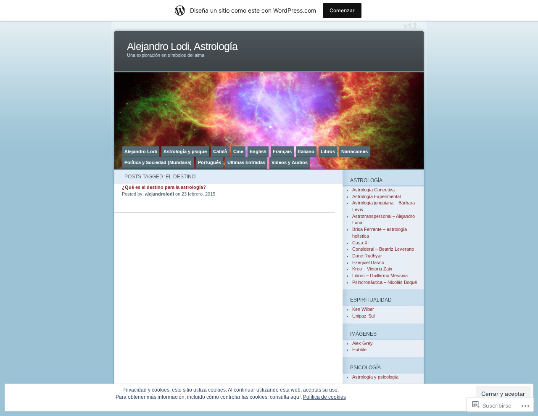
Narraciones (354, 151)
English (258, 151)
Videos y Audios (290, 162)
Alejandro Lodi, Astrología (182, 46)
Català (220, 151)
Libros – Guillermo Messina (380, 275)
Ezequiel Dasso (368, 262)
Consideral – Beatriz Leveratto (383, 249)
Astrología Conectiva (373, 189)
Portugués (209, 162)
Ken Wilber (363, 309)
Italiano (306, 151)
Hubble (359, 349)
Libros (328, 151)
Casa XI (360, 242)
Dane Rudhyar (367, 255)
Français (282, 151)
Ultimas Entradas (246, 162)
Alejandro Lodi (140, 151)
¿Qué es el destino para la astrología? (164, 187)
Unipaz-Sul (363, 315)
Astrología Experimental (376, 196)
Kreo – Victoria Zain (372, 268)
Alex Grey (362, 343)
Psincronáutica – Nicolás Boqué (384, 282)
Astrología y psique (185, 151)
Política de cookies (324, 397)
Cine (238, 151)
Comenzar (342, 10)
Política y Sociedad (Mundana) (158, 162)
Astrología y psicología (375, 376)
